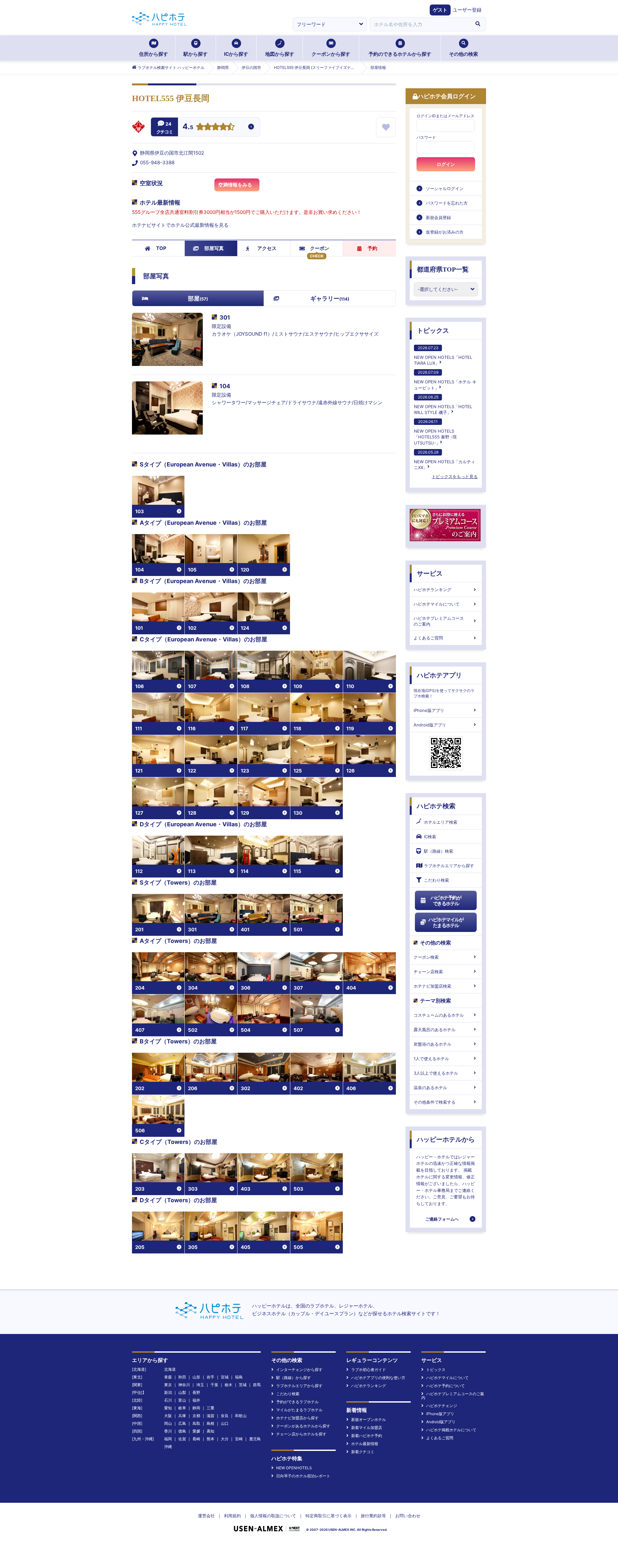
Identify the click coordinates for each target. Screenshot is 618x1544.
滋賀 (210, 1415)
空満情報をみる (235, 185)
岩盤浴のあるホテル (432, 1044)
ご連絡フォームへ (442, 1219)
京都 (196, 1415)
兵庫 (182, 1415)
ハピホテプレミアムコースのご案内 (439, 621)
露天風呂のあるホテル (434, 1029)
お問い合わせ (407, 1515)
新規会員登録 (438, 217)
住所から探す (153, 54)
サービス (430, 573)
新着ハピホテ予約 (366, 1435)
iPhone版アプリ (429, 710)
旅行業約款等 (373, 1515)
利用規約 (232, 1515)
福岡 (168, 1438)
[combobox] (420, 24)
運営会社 (206, 1515)
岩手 (210, 1377)
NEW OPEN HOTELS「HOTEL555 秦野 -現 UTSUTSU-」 (435, 432)
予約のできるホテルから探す (400, 54)
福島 (239, 1377)
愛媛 (196, 1431)
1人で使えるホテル (431, 1058)
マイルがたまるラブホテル (299, 1409)
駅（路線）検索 (438, 851)
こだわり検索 (436, 880)
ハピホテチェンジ (441, 1405)
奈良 (225, 1415)
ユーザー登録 (467, 10)
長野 (196, 1392)
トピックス (433, 330)
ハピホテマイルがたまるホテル (445, 922)
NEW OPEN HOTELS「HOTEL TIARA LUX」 (443, 355)
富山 (182, 1400)
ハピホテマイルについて (437, 604)
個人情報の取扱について (273, 1515)
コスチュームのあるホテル (439, 1015)
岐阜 (182, 1407)
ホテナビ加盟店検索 (432, 986)
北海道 (170, 1369)
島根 (210, 1423)
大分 (225, 1438)
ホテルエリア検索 (440, 822)
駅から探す (195, 54)
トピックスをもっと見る (455, 476)
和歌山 (241, 1415)
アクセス (266, 248)
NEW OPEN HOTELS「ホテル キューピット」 (445, 380)
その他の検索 (463, 54)
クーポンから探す (331, 54)
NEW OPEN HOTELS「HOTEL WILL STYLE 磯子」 (443, 405)
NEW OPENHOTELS (294, 1467)
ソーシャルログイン (445, 188)
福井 (196, 1400)
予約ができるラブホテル (297, 1401)
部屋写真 (214, 248)
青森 (168, 1377)
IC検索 (430, 836)
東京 (168, 1384)
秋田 (182, 1377)
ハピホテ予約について (445, 1385)
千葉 (214, 1384)
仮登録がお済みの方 (445, 232)
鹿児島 (255, 1438)
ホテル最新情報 (364, 1443)
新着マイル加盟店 (366, 1427)
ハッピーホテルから (446, 1139)
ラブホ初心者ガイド (368, 1369)
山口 (225, 1423)
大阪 (168, 1415)
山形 (196, 1377)
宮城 (225, 1377)
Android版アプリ (430, 724)
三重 (210, 1407)
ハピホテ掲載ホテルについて (451, 1429)
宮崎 (239, 1438)
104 (225, 386)
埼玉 (200, 1384)
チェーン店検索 (428, 971)
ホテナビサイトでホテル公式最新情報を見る (180, 225)
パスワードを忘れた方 (447, 203)
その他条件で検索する (434, 1102)
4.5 (188, 127)
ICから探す (236, 54)
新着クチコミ (362, 1451)
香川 (168, 1431)
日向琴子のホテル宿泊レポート (303, 1475)
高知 (210, 1431)
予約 (372, 248)
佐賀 (182, 1438)
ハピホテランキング (432, 589)
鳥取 (196, 1423)
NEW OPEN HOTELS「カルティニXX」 (444, 460)
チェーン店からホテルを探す (301, 1434)
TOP (161, 248)
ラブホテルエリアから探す (449, 865)
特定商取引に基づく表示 (328, 1515)
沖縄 (168, 1446)
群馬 (257, 1384)
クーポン (319, 248)
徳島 (182, 1431)
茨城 (243, 1384)
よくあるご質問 (428, 637)
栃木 (228, 1384)
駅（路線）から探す (293, 1377)
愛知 (168, 1407)
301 (225, 317)
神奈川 (184, 1384)
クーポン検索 (426, 957)
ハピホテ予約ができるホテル (446, 900)
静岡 (196, 1407)
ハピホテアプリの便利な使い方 (378, 1377)
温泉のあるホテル (430, 1087)
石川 (168, 1400)
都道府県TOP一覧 (443, 269)
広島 (182, 1423)
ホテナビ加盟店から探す (297, 1417)
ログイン (446, 164)
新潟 (168, 1392)
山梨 (182, 1392)
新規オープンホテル (368, 1419)
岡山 (168, 1423)
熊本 (210, 1438)
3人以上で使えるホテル (436, 1073)
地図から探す (279, 54)
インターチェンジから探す (299, 1369)
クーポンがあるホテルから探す (303, 1426)
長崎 (196, 1438)
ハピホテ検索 (436, 806)
